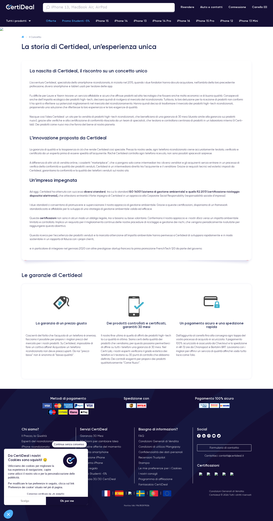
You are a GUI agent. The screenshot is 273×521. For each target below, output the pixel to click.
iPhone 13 (140, 21)
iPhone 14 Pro (161, 21)
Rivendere (187, 7)
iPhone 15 (102, 21)
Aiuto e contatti (211, 7)
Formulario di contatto (224, 447)
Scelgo (25, 500)
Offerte (51, 21)
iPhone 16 (183, 21)
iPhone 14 (121, 21)
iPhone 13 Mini (248, 21)
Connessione (237, 7)
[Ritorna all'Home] (23, 36)
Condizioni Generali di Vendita (226, 491)
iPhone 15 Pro (205, 21)
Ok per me (67, 500)
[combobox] (109, 7)
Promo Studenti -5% (76, 21)
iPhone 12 (226, 21)
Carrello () (259, 7)
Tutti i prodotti (16, 21)
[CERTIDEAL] (20, 7)
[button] (8, 514)
